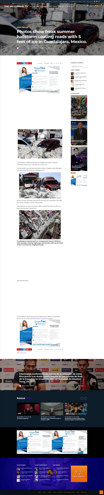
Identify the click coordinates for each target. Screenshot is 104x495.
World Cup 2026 (76, 114)
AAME (46, 1)
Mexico (50, 1)
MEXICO (23, 27)
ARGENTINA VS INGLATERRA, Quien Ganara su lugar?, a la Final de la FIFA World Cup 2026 (75, 420)
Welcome (65, 1)
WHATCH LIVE (90, 1)
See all (73, 172)
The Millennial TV (16, 6)
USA (27, 27)
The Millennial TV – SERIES (75, 1)
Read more (81, 385)
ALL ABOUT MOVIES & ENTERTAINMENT (78, 166)
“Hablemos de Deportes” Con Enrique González (79, 141)
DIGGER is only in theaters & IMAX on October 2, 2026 (51, 419)
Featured (19, 27)
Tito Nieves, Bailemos (22, 418)
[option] (28, 412)
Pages (60, 1)
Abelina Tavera (23, 47)
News (84, 1)
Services (55, 1)
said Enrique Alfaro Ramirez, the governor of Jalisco (39, 318)
